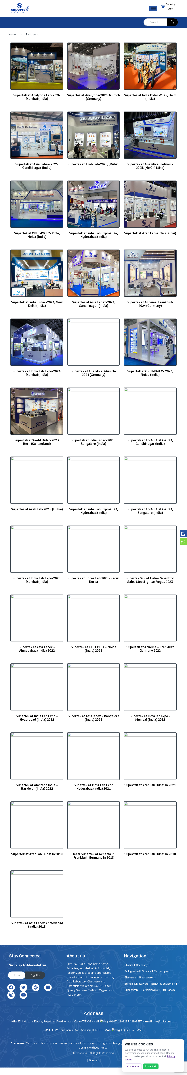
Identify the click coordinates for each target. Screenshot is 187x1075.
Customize (133, 1066)
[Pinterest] (35, 987)
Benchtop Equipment (163, 983)
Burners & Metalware (136, 983)
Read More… (74, 994)
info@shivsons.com (165, 1021)
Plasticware (145, 977)
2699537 (136, 1021)
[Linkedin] (48, 987)
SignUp (35, 975)
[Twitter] (23, 987)
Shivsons (81, 1053)
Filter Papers (168, 989)
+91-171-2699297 (118, 1021)
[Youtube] (23, 995)
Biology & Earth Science (138, 971)
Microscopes (161, 971)
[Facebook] (11, 987)
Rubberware (132, 989)
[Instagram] (11, 995)
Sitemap (94, 1060)
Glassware (130, 977)
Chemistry (142, 965)
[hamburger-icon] (153, 8)
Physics (129, 965)
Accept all (151, 1066)
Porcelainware (150, 989)
